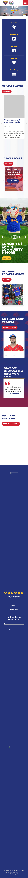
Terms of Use (14, 614)
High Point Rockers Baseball (8, 2)
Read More (13, 181)
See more (6, 258)
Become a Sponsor (10, 424)
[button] (14, 11)
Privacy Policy (14, 609)
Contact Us (14, 605)
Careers (14, 600)
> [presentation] (26, 123)
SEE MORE (6, 91)
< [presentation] (1, 123)
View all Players (9, 327)
